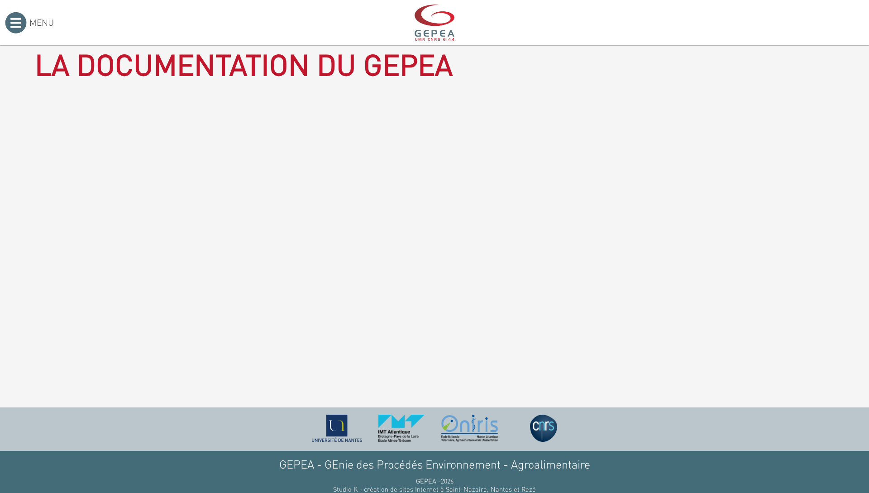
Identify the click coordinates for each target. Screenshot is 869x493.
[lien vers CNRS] (543, 428)
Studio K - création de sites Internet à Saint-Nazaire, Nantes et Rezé (434, 489)
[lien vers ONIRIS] (470, 428)
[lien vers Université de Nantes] (337, 428)
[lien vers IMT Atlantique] (401, 428)
